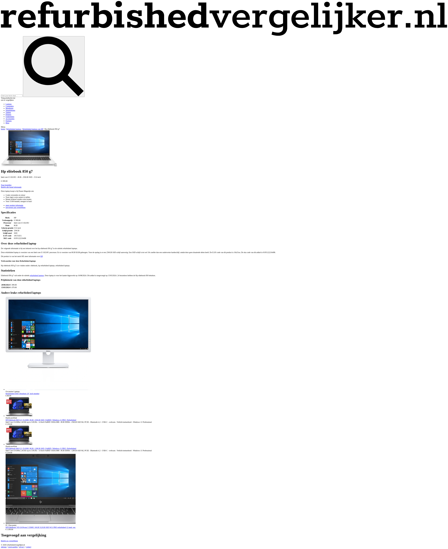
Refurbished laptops (13, 129)
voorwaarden (13, 547)
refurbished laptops (37, 275)
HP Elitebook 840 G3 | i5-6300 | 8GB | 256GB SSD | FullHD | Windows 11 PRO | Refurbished (41, 420)
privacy (21, 547)
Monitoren (9, 108)
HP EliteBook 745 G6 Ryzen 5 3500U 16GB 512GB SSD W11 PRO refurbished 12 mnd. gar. (41, 527)
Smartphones (10, 110)
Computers (10, 106)
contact (28, 547)
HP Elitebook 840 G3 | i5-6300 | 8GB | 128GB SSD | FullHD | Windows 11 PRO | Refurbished (41, 448)
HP (41, 256)
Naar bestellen (6, 185)
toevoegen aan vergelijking (15, 207)
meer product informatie (14, 205)
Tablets (8, 112)
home (3, 129)
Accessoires (10, 119)
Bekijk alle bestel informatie (11, 187)
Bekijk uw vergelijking (9, 541)
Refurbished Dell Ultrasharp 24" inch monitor (22, 394)
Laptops (9, 104)
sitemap (4, 547)
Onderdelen (10, 117)
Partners (9, 121)
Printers (8, 115)
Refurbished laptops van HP (33, 129)
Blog (7, 123)
